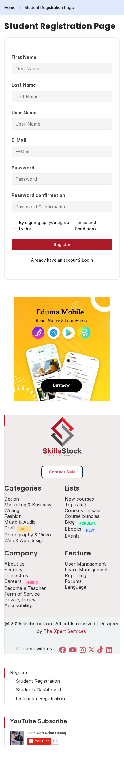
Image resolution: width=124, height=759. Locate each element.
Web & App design (24, 540)
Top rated (75, 505)
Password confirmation (38, 195)
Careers (13, 581)
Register (62, 244)
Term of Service (22, 594)
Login (87, 260)
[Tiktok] (100, 650)
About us (14, 564)
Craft (9, 528)
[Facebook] (62, 650)
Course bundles (82, 516)
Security (13, 569)
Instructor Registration (40, 698)
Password (23, 168)
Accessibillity (18, 605)
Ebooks (73, 529)
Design (11, 499)
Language (75, 587)
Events (72, 536)
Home (10, 7)
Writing (11, 510)
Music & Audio (20, 522)
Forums (73, 581)
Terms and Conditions (86, 225)
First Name (24, 57)
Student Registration (38, 681)
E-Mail (19, 140)
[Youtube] (73, 650)
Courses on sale (82, 510)
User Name (24, 112)
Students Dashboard (38, 690)
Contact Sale (62, 471)
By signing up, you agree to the (58, 225)
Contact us (16, 575)
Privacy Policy (19, 600)
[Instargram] (83, 650)
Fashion (13, 516)
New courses (79, 499)
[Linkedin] (109, 650)
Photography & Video (27, 535)
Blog (70, 522)
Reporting (75, 575)
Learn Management (86, 569)
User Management (85, 564)
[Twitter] (91, 650)
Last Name (24, 85)
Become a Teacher (25, 588)
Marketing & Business (27, 505)
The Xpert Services (65, 631)
